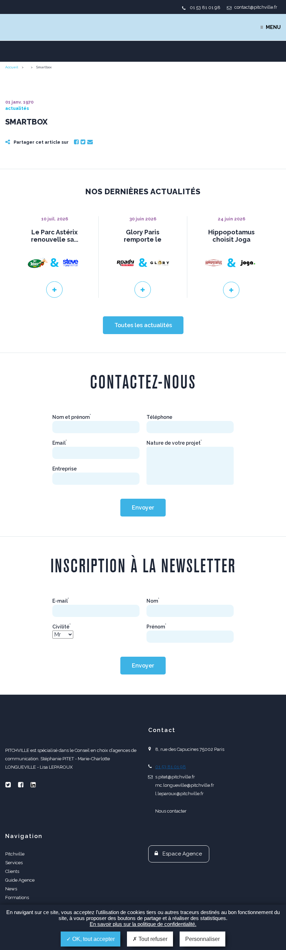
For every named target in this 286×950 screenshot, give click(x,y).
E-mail (60, 601)
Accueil (11, 67)
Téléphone (159, 417)
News (11, 888)
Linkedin (33, 784)
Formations (17, 897)
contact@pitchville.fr (255, 7)
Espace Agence (182, 854)
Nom (152, 601)
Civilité (61, 626)
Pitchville (14, 854)
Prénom (156, 626)
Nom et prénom (71, 417)
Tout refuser (152, 939)
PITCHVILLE (33, 27)
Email (90, 142)
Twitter (83, 142)
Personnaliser (202, 939)
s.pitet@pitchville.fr (175, 776)
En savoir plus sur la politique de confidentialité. (143, 924)
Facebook (76, 142)
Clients (12, 871)
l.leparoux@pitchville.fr (179, 793)
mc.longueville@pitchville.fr (184, 785)
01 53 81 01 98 (205, 7)
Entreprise (64, 469)
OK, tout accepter (93, 939)
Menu (273, 27)
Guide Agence (20, 880)
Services (14, 862)
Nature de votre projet (174, 443)
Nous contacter (171, 811)
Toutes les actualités (143, 325)
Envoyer (143, 507)
